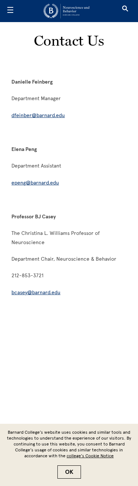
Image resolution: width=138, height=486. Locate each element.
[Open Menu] (10, 11)
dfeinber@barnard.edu (38, 115)
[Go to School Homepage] (66, 11)
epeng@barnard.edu (35, 183)
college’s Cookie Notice (90, 455)
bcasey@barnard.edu (35, 292)
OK (69, 472)
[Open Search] (125, 11)
